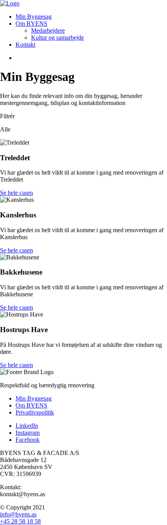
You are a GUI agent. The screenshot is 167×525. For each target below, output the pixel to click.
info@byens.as (18, 514)
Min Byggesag (34, 16)
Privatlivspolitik (35, 412)
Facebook (28, 439)
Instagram (28, 432)
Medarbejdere (48, 30)
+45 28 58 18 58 (20, 521)
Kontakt (25, 44)
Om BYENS (31, 23)
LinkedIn (27, 425)
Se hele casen (16, 192)
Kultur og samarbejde (57, 37)
